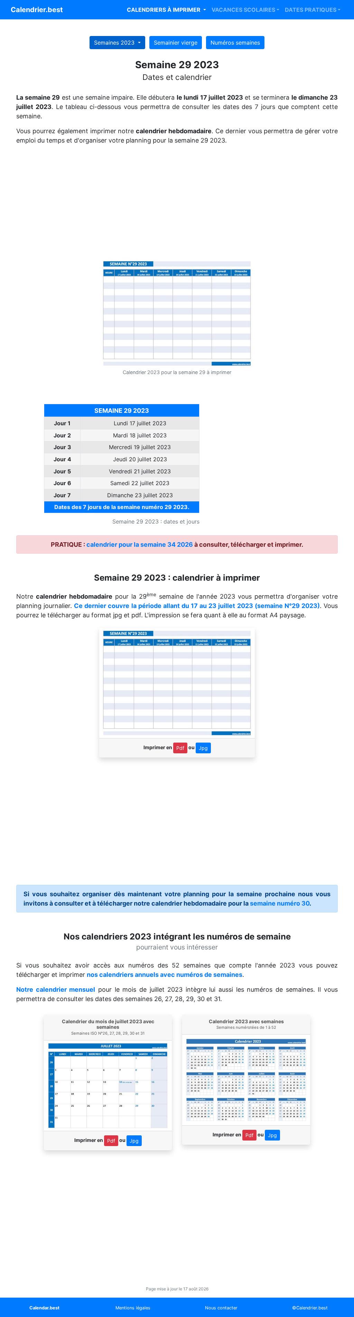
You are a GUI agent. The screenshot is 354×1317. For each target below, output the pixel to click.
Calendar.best (44, 1307)
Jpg (203, 748)
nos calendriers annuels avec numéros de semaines (164, 974)
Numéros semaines (235, 42)
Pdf (180, 748)
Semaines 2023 (115, 42)
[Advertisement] (177, 204)
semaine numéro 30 (279, 903)
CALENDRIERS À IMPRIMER (164, 9)
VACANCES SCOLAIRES (243, 9)
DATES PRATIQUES (310, 9)
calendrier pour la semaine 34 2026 (139, 544)
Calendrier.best (37, 10)
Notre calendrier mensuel (55, 989)
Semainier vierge (175, 42)
